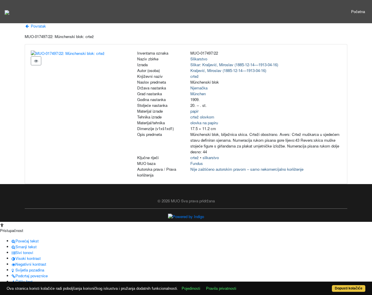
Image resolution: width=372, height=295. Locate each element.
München (198, 93)
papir (194, 111)
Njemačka (199, 88)
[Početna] (7, 11)
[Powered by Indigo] (186, 216)
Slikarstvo (198, 59)
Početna (358, 11)
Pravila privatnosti (221, 288)
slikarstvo (211, 157)
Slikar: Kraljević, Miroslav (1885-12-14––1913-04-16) (234, 64)
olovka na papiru (204, 122)
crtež (194, 76)
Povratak (38, 26)
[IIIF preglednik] (36, 60)
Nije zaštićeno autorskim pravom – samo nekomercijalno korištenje (246, 169)
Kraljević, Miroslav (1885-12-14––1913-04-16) (228, 70)
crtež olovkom (202, 117)
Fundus (196, 163)
